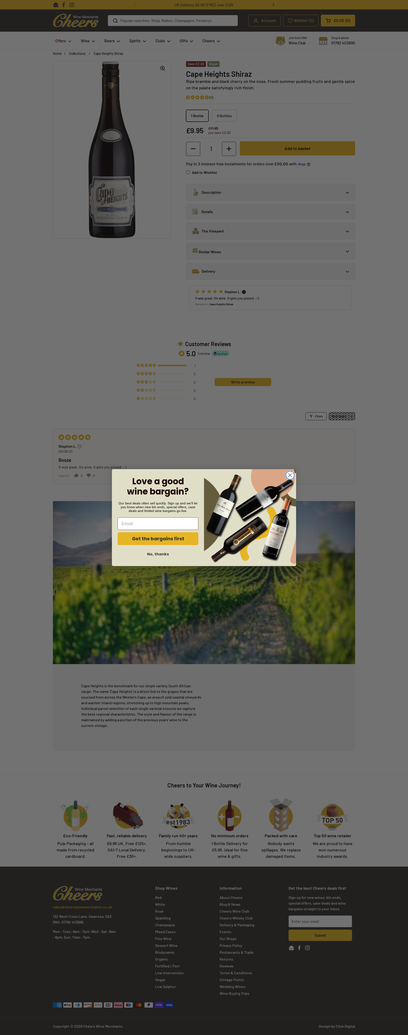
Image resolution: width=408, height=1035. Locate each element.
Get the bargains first (158, 538)
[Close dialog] (290, 475)
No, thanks (158, 554)
